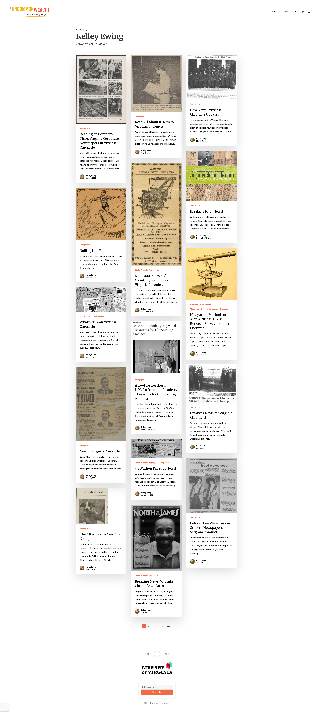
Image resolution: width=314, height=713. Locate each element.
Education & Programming (201, 304)
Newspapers (85, 128)
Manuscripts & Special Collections (204, 309)
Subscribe (157, 692)
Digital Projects (141, 270)
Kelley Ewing (91, 176)
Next (168, 626)
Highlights (153, 463)
